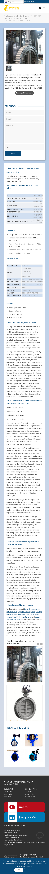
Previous (38, 644)
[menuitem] (39, 8)
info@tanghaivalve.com (12, 837)
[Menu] (44, 8)
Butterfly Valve (9, 789)
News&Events (29, 797)
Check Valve (8, 791)
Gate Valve (8, 797)
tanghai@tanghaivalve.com (17, 835)
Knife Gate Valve (30, 789)
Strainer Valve (29, 794)
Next (41, 644)
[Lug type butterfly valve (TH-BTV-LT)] (33, 740)
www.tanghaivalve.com (15, 840)
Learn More (30, 870)
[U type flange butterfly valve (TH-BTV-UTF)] (15, 755)
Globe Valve (8, 794)
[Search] (39, 8)
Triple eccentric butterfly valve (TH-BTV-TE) (22, 16)
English (10, 2)
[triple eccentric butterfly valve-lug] (24, 47)
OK (19, 870)
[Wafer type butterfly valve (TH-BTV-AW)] (15, 740)
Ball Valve (28, 791)
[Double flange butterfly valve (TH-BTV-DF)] (33, 755)
